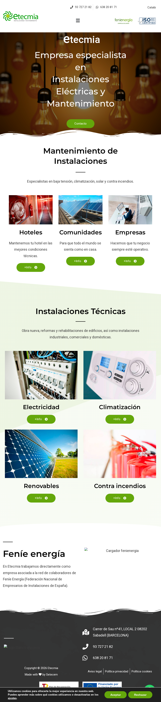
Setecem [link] (52, 674)
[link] (21, 16)
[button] (78, 21)
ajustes (12, 698)
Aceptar (115, 694)
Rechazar (140, 694)
